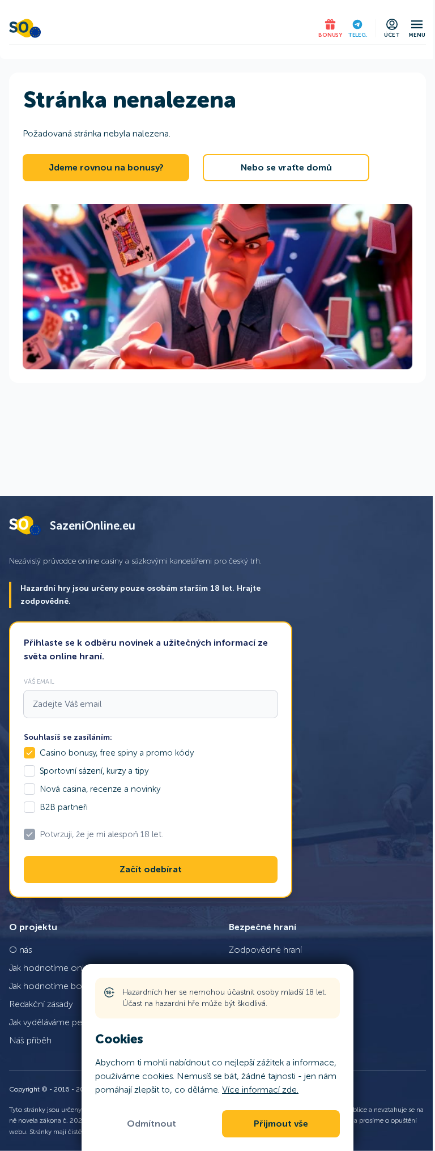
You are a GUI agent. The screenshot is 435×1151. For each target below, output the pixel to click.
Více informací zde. (260, 1089)
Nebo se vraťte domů (286, 168)
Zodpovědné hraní (265, 949)
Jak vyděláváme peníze (54, 1022)
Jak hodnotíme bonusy (55, 986)
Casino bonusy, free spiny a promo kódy (117, 752)
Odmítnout (151, 1124)
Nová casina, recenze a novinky (100, 789)
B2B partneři (64, 807)
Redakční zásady (41, 1004)
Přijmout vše (281, 1124)
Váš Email (39, 681)
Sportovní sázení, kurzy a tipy (94, 770)
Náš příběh (30, 1040)
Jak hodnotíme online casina (65, 968)
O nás (20, 949)
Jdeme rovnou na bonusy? (106, 168)
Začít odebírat (151, 869)
